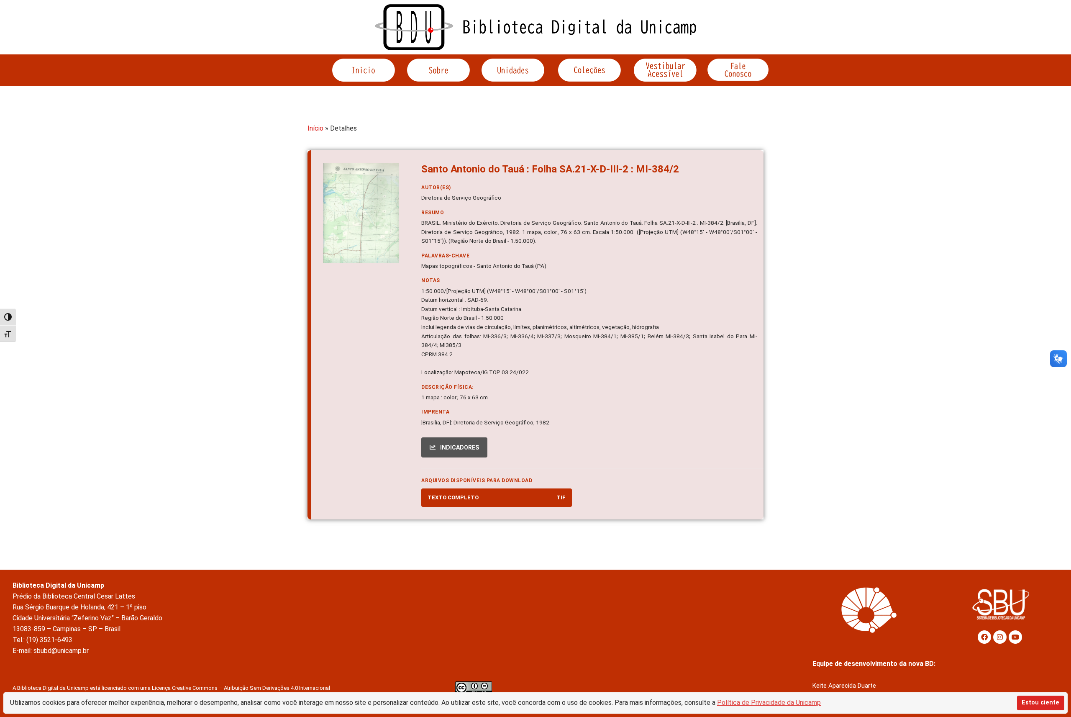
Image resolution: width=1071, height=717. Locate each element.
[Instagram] (1000, 637)
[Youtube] (1015, 637)
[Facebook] (984, 637)
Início (315, 128)
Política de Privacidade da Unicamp (769, 703)
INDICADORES (459, 447)
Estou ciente (1040, 702)
